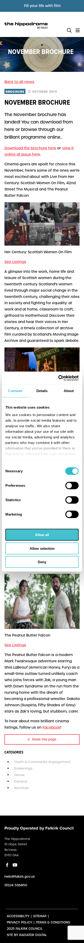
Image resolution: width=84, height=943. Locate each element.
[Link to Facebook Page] (7, 865)
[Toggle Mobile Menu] (78, 31)
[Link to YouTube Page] (15, 865)
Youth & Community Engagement (42, 762)
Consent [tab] (15, 391)
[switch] (72, 485)
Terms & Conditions (53, 922)
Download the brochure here (30, 148)
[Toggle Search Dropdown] (69, 31)
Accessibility (18, 916)
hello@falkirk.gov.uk (19, 877)
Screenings (23, 768)
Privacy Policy (19, 922)
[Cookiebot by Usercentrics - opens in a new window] (59, 378)
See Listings (15, 262)
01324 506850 (15, 885)
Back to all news (19, 82)
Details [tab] (42, 391)
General (20, 781)
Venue (19, 775)
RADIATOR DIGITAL (33, 935)
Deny (42, 562)
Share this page (43, 739)
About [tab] (69, 391)
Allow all (42, 535)
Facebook (51, 727)
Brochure (21, 788)
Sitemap (39, 916)
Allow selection (42, 548)
